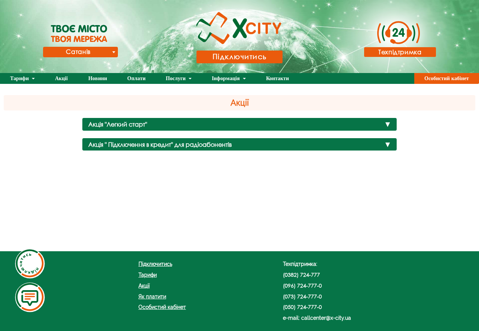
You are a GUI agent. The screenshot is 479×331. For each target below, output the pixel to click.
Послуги (176, 78)
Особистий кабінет (446, 78)
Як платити (152, 296)
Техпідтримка (400, 52)
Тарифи (20, 78)
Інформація (226, 78)
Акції (61, 78)
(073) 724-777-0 (302, 296)
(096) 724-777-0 (302, 285)
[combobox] (80, 52)
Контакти (277, 78)
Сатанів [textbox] (78, 51)
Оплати (136, 78)
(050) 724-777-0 (302, 306)
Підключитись (240, 56)
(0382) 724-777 (301, 274)
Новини (97, 78)
